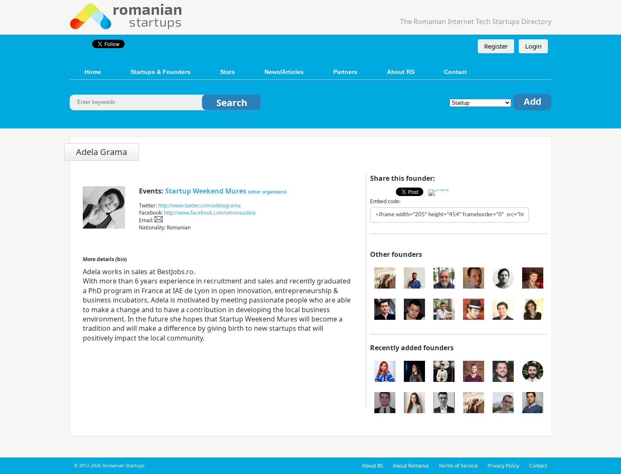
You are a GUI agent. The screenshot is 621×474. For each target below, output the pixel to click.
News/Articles (284, 71)
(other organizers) (267, 192)
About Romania (411, 465)
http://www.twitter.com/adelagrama (199, 205)
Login (533, 46)
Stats (227, 71)
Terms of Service (458, 465)
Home (92, 71)
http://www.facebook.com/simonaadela (210, 212)
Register (496, 46)
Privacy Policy (503, 465)
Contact (455, 71)
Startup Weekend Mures (205, 191)
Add (532, 101)
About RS (400, 71)
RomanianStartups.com (126, 15)
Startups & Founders (161, 71)
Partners (345, 71)
